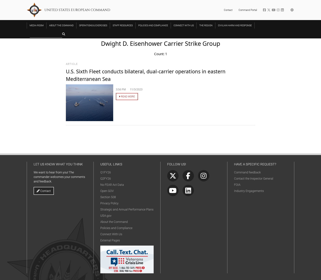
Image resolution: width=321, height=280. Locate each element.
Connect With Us (111, 234)
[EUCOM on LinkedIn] (282, 10)
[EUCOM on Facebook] (265, 10)
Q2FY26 (105, 178)
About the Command (114, 222)
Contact (228, 10)
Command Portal (248, 10)
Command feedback (247, 172)
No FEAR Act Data (112, 184)
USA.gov (106, 215)
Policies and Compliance (116, 228)
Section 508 (108, 197)
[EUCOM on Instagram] (279, 10)
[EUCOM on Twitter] (269, 10)
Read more (127, 96)
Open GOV (107, 191)
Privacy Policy (109, 203)
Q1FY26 (105, 172)
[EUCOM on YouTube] (274, 10)
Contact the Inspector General (253, 178)
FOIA (237, 184)
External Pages (110, 240)
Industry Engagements (249, 191)
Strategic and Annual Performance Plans (126, 209)
